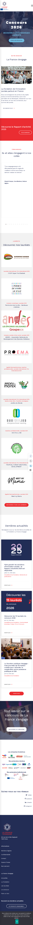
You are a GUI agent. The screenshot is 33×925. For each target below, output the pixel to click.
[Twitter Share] (30, 460)
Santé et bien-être (10, 401)
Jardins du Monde (16, 403)
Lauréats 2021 (24, 430)
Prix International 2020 (23, 462)
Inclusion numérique (12, 303)
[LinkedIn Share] (30, 465)
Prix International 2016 (23, 271)
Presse (12, 624)
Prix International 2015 (23, 399)
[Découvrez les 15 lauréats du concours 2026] (16, 592)
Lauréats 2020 (24, 494)
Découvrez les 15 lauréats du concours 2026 (15, 617)
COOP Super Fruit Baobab (16, 273)
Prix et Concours (19, 624)
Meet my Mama (16, 496)
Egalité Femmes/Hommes (13, 367)
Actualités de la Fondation (11, 574)
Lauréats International (10, 271)
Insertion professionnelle (12, 430)
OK (17, 921)
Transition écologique (22, 401)
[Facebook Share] (30, 456)
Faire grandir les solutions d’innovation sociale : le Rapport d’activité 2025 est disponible (14, 567)
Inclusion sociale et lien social (12, 335)
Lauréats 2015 (23, 303)
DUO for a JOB (16, 433)
